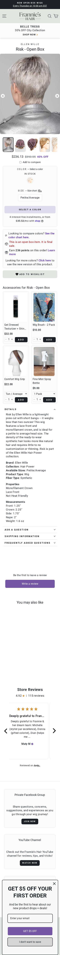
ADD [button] (21, 339)
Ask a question (17, 529)
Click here (45, 260)
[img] (32, 744)
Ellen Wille (30, 44)
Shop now (29, 34)
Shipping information (22, 536)
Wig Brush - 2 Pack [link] (44, 324)
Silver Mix (30, 180)
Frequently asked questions (28, 543)
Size (28, 190)
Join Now (30, 821)
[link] (16, 307)
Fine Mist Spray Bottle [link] (42, 381)
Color (30, 169)
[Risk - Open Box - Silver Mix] (13, 668)
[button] (6, 339)
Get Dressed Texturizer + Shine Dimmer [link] (15, 327)
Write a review (30, 583)
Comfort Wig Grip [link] (14, 379)
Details (11, 409)
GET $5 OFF (30, 931)
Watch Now (29, 863)
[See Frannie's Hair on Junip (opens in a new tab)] (37, 765)
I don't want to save (30, 941)
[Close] (54, 883)
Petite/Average (30, 197)
